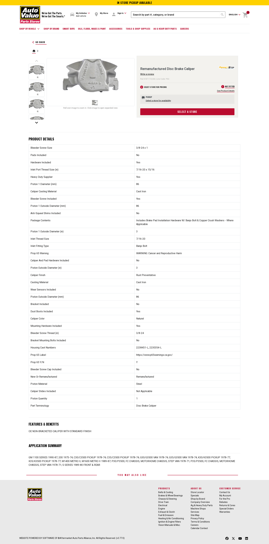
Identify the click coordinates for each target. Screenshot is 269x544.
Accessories (115, 28)
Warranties (224, 512)
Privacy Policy (197, 518)
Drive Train (163, 502)
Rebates (223, 502)
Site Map (195, 515)
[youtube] (240, 538)
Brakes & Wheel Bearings (170, 495)
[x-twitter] (233, 538)
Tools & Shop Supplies (138, 28)
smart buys (69, 28)
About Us (196, 488)
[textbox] (175, 15)
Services (195, 512)
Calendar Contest (199, 528)
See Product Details (225, 91)
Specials (195, 495)
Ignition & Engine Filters (169, 521)
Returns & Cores (227, 505)
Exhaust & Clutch (166, 512)
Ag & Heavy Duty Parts (165, 28)
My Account (225, 495)
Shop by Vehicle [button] (29, 29)
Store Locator (197, 492)
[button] (80, 15)
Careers (184, 28)
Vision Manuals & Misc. (169, 525)
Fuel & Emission (166, 515)
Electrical (162, 505)
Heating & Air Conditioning (171, 518)
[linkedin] (246, 538)
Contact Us (224, 492)
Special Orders (226, 508)
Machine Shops (198, 508)
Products (164, 488)
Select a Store (187, 112)
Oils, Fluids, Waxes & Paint (92, 28)
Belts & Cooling (165, 492)
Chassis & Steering (167, 499)
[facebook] (227, 538)
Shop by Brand (51, 28)
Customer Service (230, 488)
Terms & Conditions (200, 521)
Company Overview (200, 502)
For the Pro (224, 499)
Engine (161, 508)
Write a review (147, 74)
